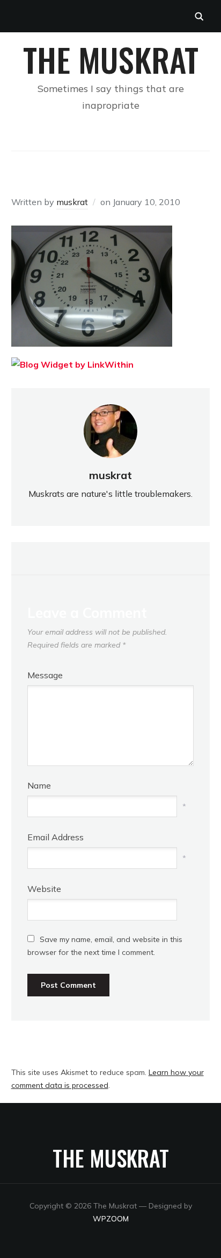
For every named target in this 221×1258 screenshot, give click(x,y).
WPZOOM (111, 1219)
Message (45, 675)
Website (44, 888)
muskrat (72, 201)
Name (39, 785)
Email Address (55, 837)
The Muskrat (110, 59)
